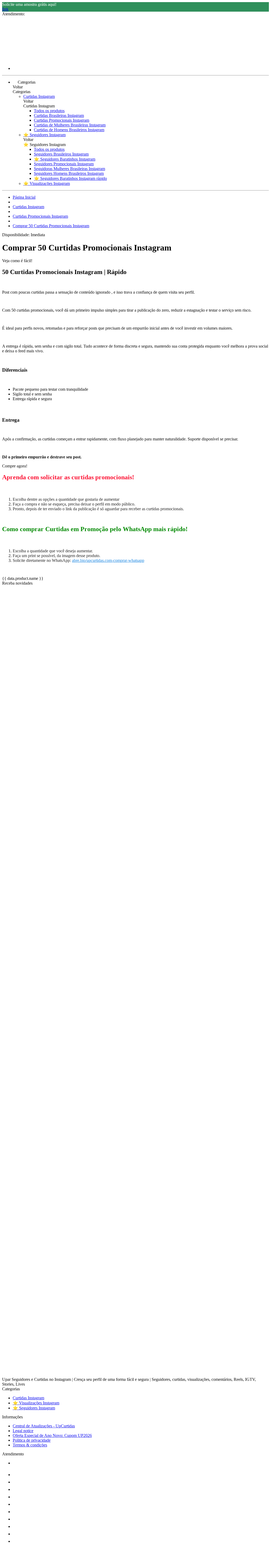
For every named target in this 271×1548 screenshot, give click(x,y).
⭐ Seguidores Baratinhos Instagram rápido (70, 178)
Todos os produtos (49, 110)
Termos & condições (30, 1445)
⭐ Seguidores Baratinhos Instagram (64, 159)
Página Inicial (24, 197)
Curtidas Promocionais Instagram (61, 120)
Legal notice (23, 1430)
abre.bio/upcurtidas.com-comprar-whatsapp (108, 560)
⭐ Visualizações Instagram (46, 183)
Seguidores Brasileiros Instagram (61, 154)
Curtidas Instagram (39, 96)
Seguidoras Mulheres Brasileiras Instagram (69, 168)
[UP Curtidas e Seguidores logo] (22, 59)
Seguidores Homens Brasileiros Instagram (69, 173)
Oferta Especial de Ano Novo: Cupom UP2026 (52, 1435)
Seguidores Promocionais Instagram (64, 164)
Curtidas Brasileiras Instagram (59, 115)
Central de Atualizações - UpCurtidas (44, 1426)
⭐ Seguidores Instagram (44, 135)
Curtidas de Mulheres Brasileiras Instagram (70, 125)
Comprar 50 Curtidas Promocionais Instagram (51, 226)
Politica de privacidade (32, 1440)
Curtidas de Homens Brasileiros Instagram (69, 130)
